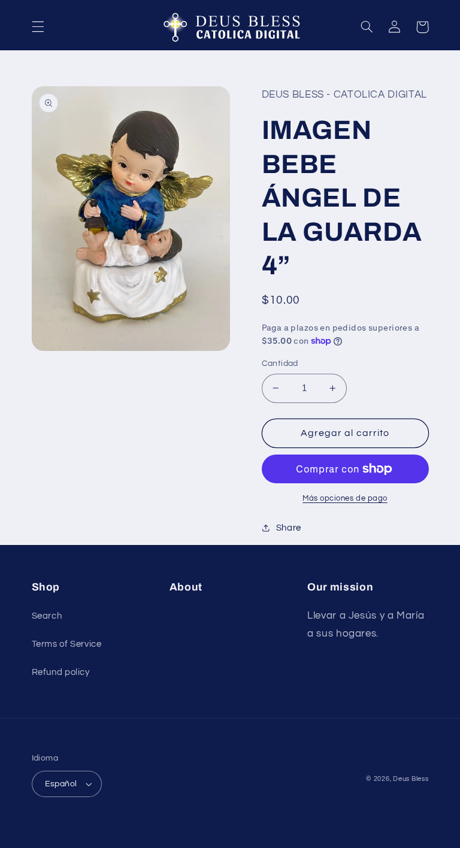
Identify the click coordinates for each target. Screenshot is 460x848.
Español (61, 784)
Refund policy (61, 672)
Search (47, 615)
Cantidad (280, 363)
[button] (38, 27)
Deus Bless (410, 779)
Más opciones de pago (345, 498)
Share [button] (288, 527)
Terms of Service (67, 644)
